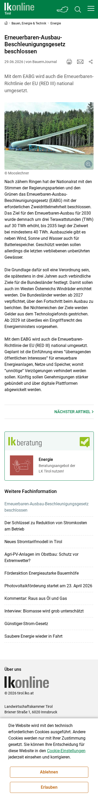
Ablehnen (49, 772)
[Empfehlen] (80, 62)
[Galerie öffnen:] (49, 136)
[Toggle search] (78, 9)
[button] (91, 8)
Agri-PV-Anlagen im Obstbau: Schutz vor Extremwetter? (41, 557)
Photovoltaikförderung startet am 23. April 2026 (48, 585)
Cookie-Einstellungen (66, 750)
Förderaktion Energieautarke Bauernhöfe (41, 573)
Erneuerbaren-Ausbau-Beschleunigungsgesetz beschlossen (46, 507)
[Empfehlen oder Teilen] (91, 62)
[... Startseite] (19, 9)
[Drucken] (69, 62)
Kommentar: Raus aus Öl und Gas (35, 598)
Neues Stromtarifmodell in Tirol (33, 541)
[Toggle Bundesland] (62, 9)
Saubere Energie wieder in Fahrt (33, 636)
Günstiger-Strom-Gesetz (26, 623)
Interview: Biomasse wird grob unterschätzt (44, 611)
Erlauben (49, 787)
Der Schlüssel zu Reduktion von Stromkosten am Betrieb (45, 526)
